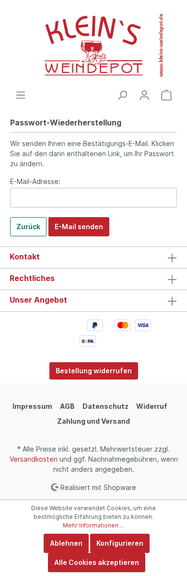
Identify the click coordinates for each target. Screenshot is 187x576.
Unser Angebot (38, 300)
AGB (67, 406)
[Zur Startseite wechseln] (93, 45)
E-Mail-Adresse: (35, 181)
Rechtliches (32, 278)
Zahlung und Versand (93, 421)
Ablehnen (66, 543)
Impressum (32, 406)
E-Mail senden (79, 226)
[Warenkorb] (166, 95)
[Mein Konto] (144, 95)
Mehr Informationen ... (93, 525)
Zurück (28, 226)
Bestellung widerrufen (94, 371)
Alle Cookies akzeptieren (96, 562)
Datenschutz (105, 406)
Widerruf (151, 406)
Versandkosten (34, 459)
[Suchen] (122, 95)
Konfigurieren (119, 543)
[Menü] (21, 95)
